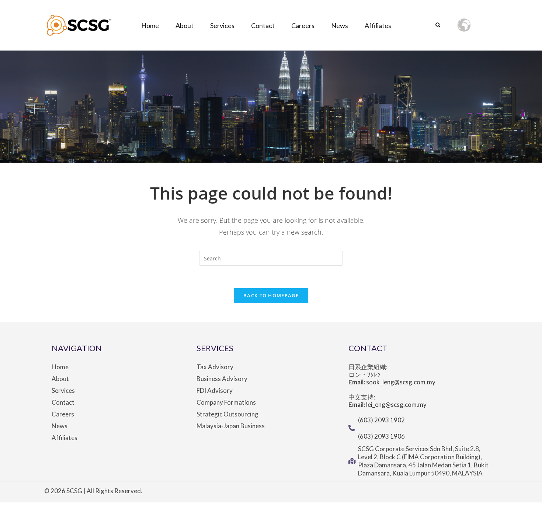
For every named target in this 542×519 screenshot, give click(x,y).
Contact (263, 25)
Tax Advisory (215, 367)
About (185, 25)
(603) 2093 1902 (381, 420)
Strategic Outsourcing (227, 414)
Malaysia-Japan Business (231, 426)
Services (222, 25)
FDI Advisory (215, 390)
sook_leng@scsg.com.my (400, 382)
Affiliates (378, 25)
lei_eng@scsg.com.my (396, 404)
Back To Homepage (271, 295)
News (339, 25)
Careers (303, 25)
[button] (437, 25)
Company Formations (226, 402)
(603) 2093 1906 (381, 436)
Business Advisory (222, 379)
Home (150, 25)
